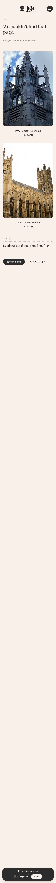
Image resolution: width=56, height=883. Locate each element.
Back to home (14, 261)
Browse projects (38, 261)
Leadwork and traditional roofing (26, 245)
